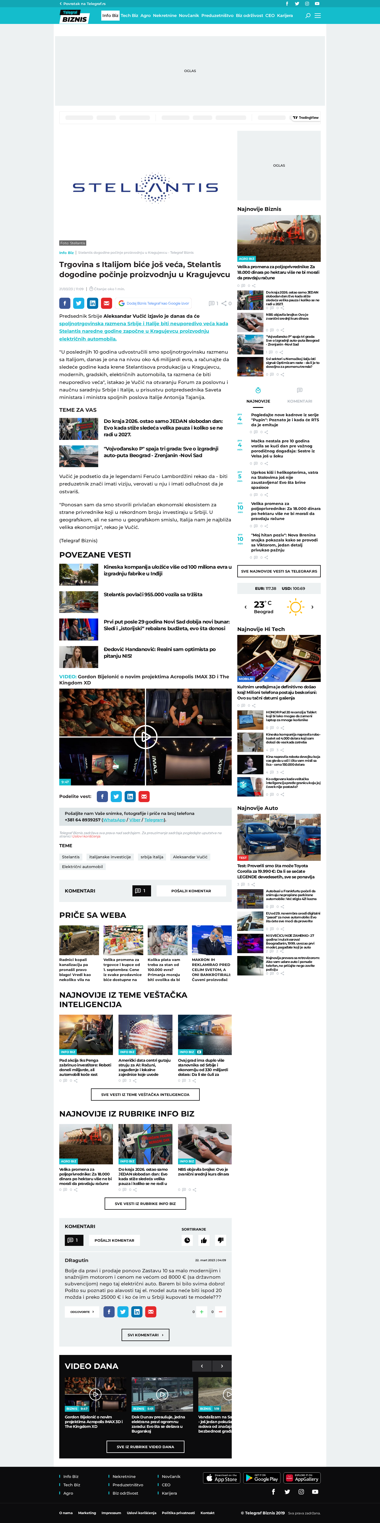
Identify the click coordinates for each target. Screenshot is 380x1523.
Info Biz (66, 252)
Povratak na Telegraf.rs (84, 3)
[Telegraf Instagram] (307, 3)
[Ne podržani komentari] (220, 1240)
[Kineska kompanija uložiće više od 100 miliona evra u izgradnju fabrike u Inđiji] (78, 575)
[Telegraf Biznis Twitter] (297, 3)
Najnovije (259, 209)
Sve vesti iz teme (145, 1094)
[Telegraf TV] (317, 3)
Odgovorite (82, 1311)
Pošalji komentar (191, 891)
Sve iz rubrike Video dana (145, 1447)
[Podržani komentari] (203, 1240)
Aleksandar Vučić (190, 856)
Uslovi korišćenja (86, 836)
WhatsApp (114, 819)
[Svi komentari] (187, 1240)
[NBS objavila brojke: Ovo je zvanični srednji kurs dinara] (205, 1144)
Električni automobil (82, 866)
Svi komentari (145, 1334)
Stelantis (71, 856)
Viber (134, 819)
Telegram (154, 819)
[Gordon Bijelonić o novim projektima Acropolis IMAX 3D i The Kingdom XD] (95, 1394)
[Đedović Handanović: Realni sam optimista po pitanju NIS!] (78, 657)
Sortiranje (194, 1229)
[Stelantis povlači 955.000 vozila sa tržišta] (78, 602)
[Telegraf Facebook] (287, 3)
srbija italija (152, 856)
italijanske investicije (110, 856)
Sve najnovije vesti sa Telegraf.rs (279, 571)
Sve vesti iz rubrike (145, 1203)
